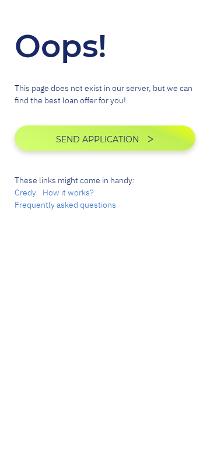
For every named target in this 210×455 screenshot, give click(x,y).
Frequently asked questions (65, 205)
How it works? (68, 192)
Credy (25, 192)
